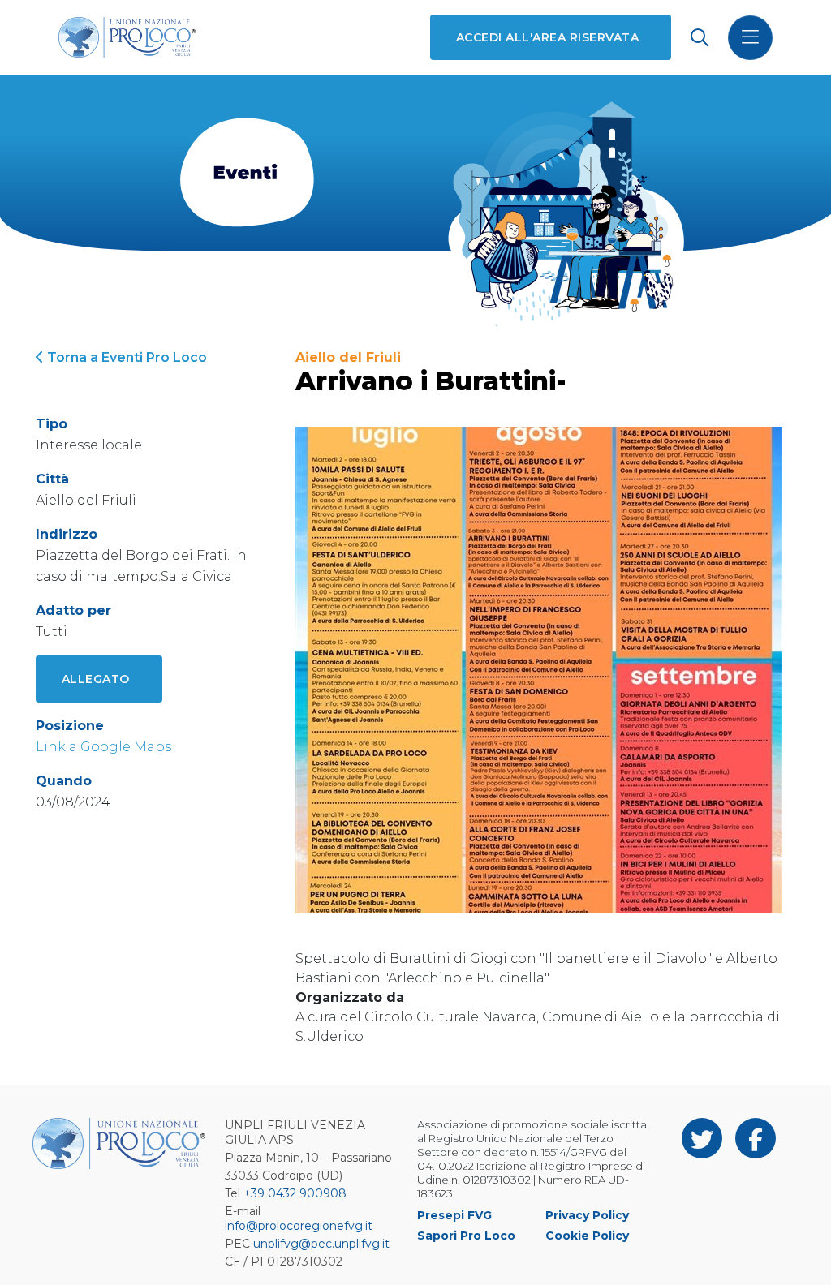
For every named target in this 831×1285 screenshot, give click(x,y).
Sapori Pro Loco (466, 1235)
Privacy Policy (587, 1215)
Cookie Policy (587, 1235)
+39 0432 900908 (295, 1193)
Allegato (96, 679)
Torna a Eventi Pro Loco (125, 357)
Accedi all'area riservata (547, 37)
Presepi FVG (454, 1215)
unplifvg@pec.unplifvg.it (321, 1243)
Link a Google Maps (103, 746)
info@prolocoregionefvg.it (298, 1225)
